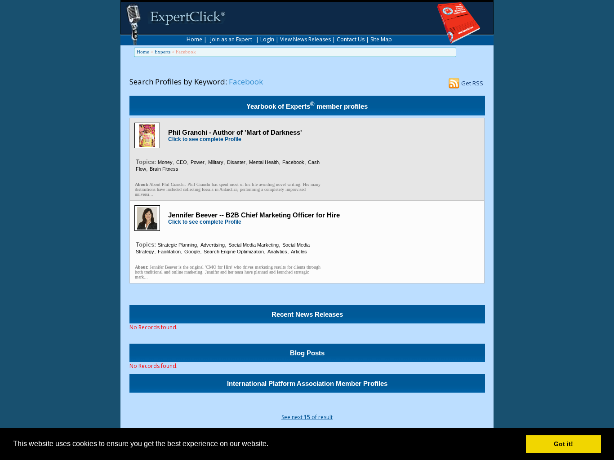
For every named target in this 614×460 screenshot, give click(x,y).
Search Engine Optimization (234, 251)
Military (215, 162)
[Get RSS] (454, 85)
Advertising (212, 245)
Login (267, 39)
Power (198, 162)
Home (194, 39)
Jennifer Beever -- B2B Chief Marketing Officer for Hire (254, 215)
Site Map (381, 39)
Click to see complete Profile (204, 139)
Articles (299, 251)
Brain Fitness (164, 169)
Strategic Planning (177, 245)
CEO (181, 162)
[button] (271, 444)
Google (192, 251)
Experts (162, 51)
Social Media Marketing (253, 245)
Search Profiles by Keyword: (178, 81)
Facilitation (169, 251)
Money (165, 162)
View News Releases (305, 39)
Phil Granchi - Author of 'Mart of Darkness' (235, 132)
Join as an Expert (231, 39)
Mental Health (264, 162)
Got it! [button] (563, 443)
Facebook (293, 162)
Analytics (277, 251)
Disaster (236, 162)
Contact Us (351, 39)
